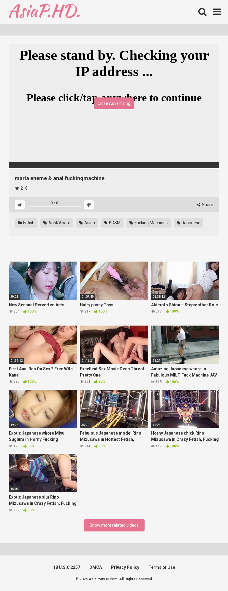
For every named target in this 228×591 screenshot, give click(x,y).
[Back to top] (208, 573)
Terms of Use (161, 567)
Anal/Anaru (59, 222)
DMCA (95, 567)
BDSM (114, 222)
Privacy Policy (125, 567)
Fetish (28, 222)
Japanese (190, 222)
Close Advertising (114, 103)
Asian (89, 222)
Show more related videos (114, 525)
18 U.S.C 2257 (66, 567)
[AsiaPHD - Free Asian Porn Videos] (44, 12)
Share (207, 204)
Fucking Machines (151, 222)
